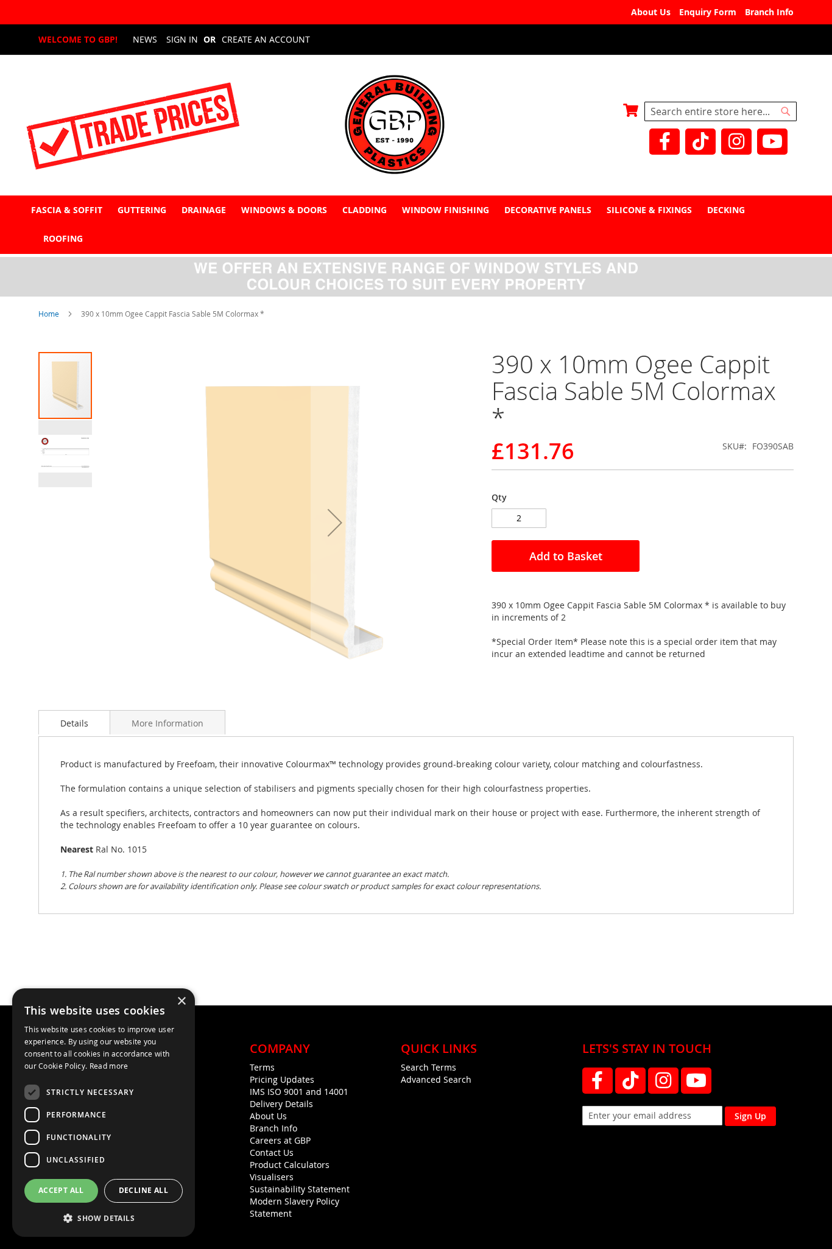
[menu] (416, 224)
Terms (262, 1067)
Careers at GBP (280, 1140)
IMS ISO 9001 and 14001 (299, 1091)
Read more (109, 1066)
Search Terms (428, 1067)
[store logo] (416, 126)
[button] (335, 523)
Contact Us (272, 1152)
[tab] (416, 224)
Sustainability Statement (300, 1189)
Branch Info (769, 12)
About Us (651, 12)
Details (74, 723)
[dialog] (103, 1112)
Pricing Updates (282, 1079)
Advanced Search (436, 1079)
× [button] (181, 1001)
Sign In (182, 39)
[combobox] (720, 111)
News (145, 39)
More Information (167, 723)
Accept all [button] (61, 1190)
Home (48, 313)
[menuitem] (68, 209)
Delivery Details (281, 1104)
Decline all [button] (143, 1190)
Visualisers (272, 1177)
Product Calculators (290, 1164)
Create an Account (266, 39)
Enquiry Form (707, 12)
